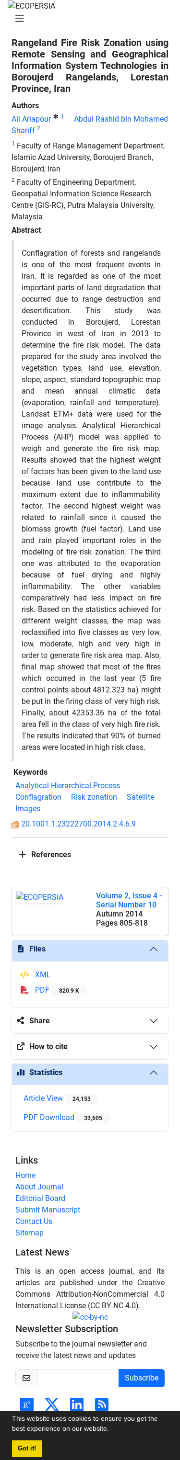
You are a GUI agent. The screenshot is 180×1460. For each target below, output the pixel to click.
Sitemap (29, 1232)
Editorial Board (40, 1198)
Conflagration (38, 797)
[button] (112, 1429)
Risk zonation (94, 797)
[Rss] (101, 1407)
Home (25, 1175)
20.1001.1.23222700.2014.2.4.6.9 (78, 823)
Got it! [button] (27, 1448)
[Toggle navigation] (87, 18)
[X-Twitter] (51, 1407)
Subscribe (141, 1377)
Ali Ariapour (31, 119)
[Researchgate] (26, 1407)
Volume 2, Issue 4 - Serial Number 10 (129, 900)
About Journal (39, 1186)
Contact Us (33, 1221)
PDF (56, 990)
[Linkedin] (76, 1407)
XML (42, 974)
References (50, 854)
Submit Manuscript (47, 1209)
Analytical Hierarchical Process (67, 785)
